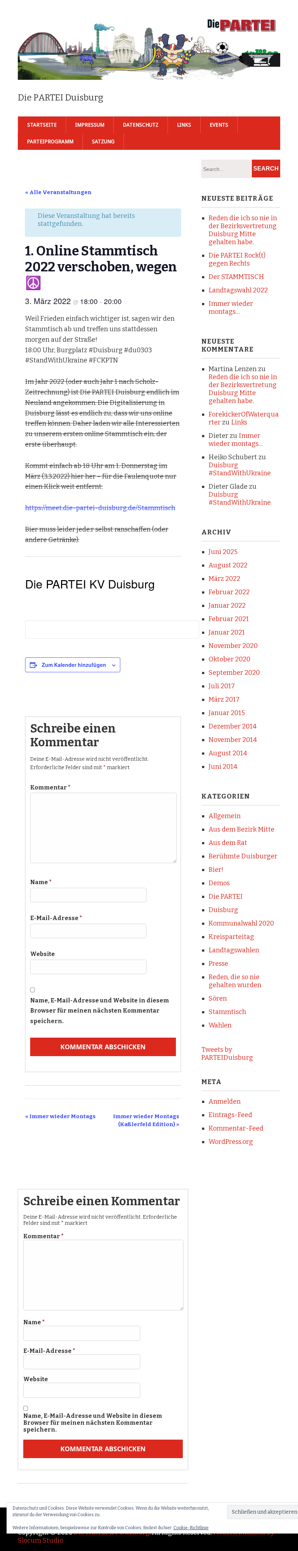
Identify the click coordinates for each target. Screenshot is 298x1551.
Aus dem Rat (228, 843)
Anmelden (225, 1101)
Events (219, 125)
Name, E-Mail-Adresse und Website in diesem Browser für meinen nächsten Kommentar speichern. (99, 1011)
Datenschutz (140, 125)
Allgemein (225, 816)
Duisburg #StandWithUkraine (240, 469)
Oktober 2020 (229, 659)
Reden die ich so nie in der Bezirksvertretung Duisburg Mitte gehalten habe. (243, 230)
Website (42, 954)
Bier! (216, 870)
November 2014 (233, 740)
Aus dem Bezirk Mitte (241, 829)
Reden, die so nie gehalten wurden (235, 981)
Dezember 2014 (233, 726)
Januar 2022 (227, 606)
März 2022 (224, 579)
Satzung (103, 141)
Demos (219, 883)
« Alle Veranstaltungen (58, 192)
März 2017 (224, 699)
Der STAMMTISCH (236, 277)
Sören (218, 998)
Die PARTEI (226, 896)
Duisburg (223, 910)
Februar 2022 (229, 592)
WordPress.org (231, 1142)
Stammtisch (227, 1012)
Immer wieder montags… (231, 308)
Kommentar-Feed (236, 1128)
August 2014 (228, 753)
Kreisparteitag (231, 937)
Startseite (42, 125)
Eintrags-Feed (230, 1115)
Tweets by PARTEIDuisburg (227, 1054)
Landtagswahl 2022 (238, 290)
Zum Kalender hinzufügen (74, 664)
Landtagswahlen (234, 950)
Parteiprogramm (50, 141)
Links (184, 125)
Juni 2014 (223, 767)
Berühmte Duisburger (243, 856)
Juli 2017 (222, 686)
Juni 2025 (223, 552)
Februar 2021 (229, 619)
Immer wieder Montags (60, 1116)
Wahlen (220, 1025)
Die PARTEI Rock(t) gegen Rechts (237, 259)
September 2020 (234, 673)
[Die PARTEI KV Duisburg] (149, 67)
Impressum (89, 125)
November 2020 (233, 646)
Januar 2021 (227, 632)
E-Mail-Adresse (56, 918)
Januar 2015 (227, 713)
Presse (218, 964)
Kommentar (50, 787)
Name (41, 882)
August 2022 (228, 565)
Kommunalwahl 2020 (241, 923)
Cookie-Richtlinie (191, 1527)
